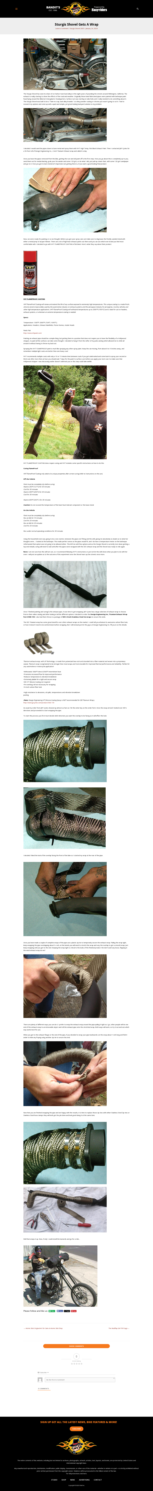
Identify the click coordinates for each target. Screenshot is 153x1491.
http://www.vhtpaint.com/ (32, 333)
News (72, 1480)
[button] (137, 9)
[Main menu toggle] (16, 8)
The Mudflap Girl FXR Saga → (118, 1328)
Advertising (84, 1480)
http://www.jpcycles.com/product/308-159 (38, 703)
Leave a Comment (61, 28)
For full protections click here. (76, 1473)
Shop (64, 1480)
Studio (54, 1480)
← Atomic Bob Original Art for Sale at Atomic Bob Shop (43, 1328)
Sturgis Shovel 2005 (77, 28)
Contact (98, 1480)
